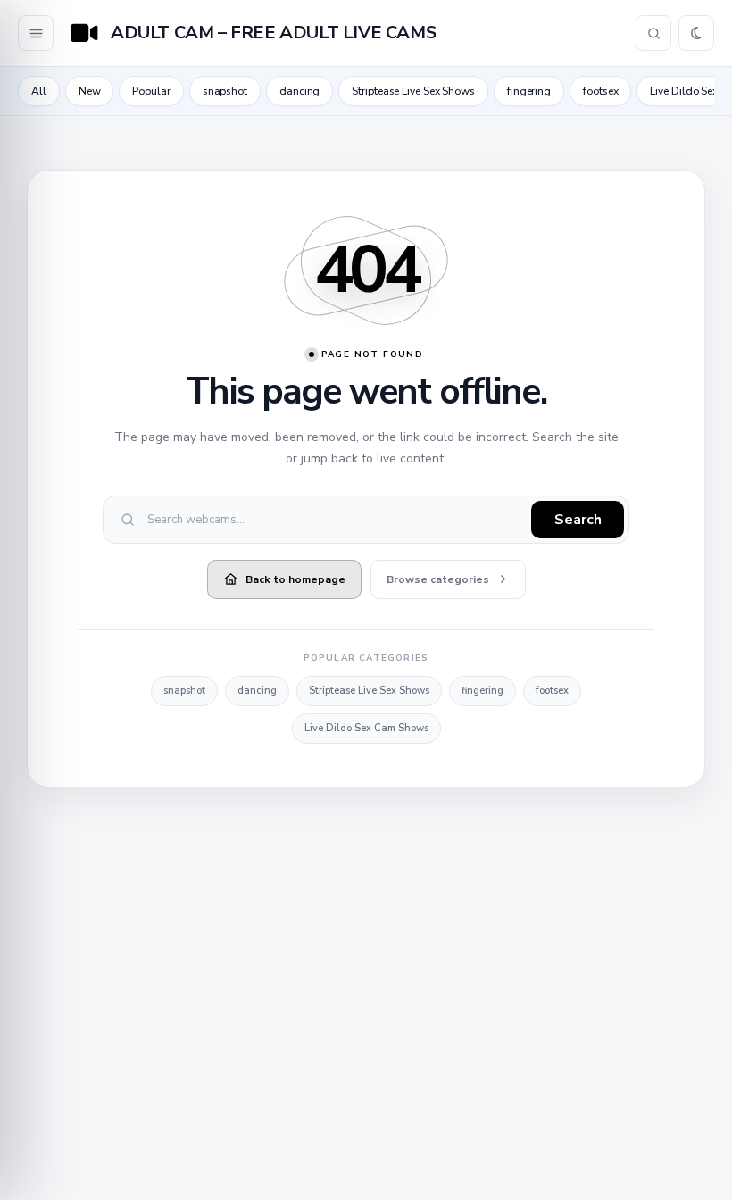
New (90, 91)
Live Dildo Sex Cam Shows (366, 728)
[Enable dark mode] (696, 33)
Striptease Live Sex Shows (413, 91)
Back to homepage (295, 579)
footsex (600, 91)
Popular (151, 91)
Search (578, 519)
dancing (299, 91)
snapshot (225, 91)
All (38, 91)
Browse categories (438, 579)
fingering (529, 91)
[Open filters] (36, 33)
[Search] (653, 33)
